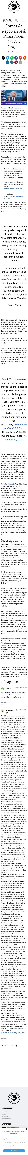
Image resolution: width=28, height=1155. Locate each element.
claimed (10, 484)
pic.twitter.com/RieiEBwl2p (13, 189)
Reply (2, 704)
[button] (3, 58)
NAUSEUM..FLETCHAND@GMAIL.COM (13, 1033)
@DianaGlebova (18, 169)
